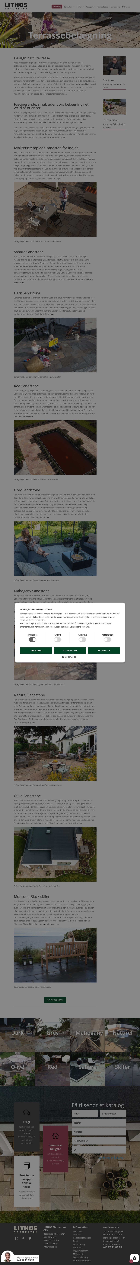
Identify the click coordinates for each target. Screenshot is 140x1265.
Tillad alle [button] (104, 650)
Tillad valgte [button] (70, 650)
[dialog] (70, 632)
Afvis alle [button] (36, 650)
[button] (70, 658)
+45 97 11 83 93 (25, 1260)
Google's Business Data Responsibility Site (72, 626)
